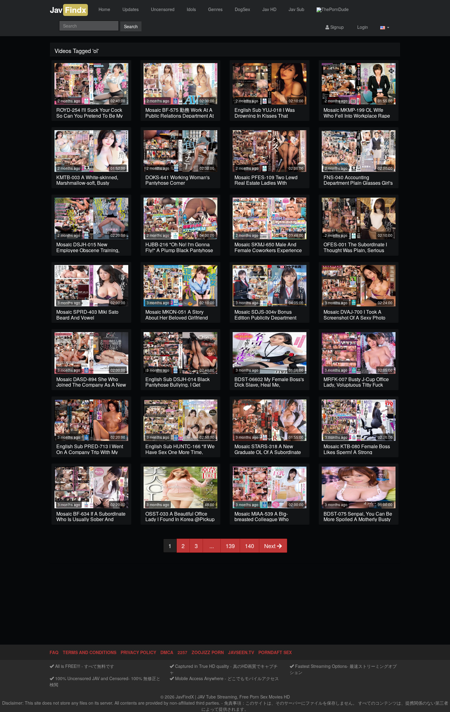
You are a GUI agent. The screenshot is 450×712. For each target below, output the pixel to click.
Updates (130, 9)
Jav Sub (296, 9)
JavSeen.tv (241, 652)
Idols (191, 9)
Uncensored (162, 9)
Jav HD (269, 9)
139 (230, 546)
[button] (385, 27)
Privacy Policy (138, 652)
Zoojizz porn (208, 652)
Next (270, 546)
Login (362, 27)
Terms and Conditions (89, 652)
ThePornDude (335, 9)
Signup (336, 27)
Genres (215, 9)
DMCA (166, 652)
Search (131, 26)
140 (249, 546)
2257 (182, 652)
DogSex (242, 9)
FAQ (54, 652)
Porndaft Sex (275, 652)
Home (104, 9)
